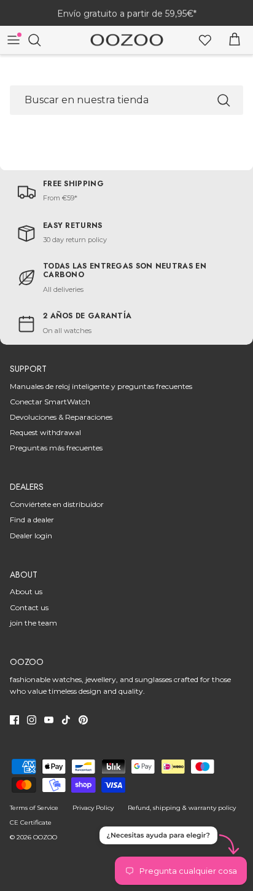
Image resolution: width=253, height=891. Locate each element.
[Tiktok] (66, 719)
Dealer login (31, 535)
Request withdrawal (45, 432)
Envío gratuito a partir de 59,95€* (127, 12)
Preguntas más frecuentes (56, 447)
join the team (33, 622)
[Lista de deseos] (205, 39)
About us (26, 591)
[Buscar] (40, 39)
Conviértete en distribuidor (57, 504)
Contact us (29, 607)
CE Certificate (31, 822)
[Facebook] (14, 719)
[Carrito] (234, 39)
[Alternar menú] (13, 39)
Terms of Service (34, 808)
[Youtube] (48, 719)
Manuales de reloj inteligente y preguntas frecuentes (101, 386)
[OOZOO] (126, 40)
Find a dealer (32, 519)
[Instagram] (31, 719)
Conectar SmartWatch (50, 401)
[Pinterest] (83, 719)
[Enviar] (223, 100)
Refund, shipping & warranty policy (182, 808)
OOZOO (45, 837)
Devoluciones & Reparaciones (61, 417)
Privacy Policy (93, 808)
